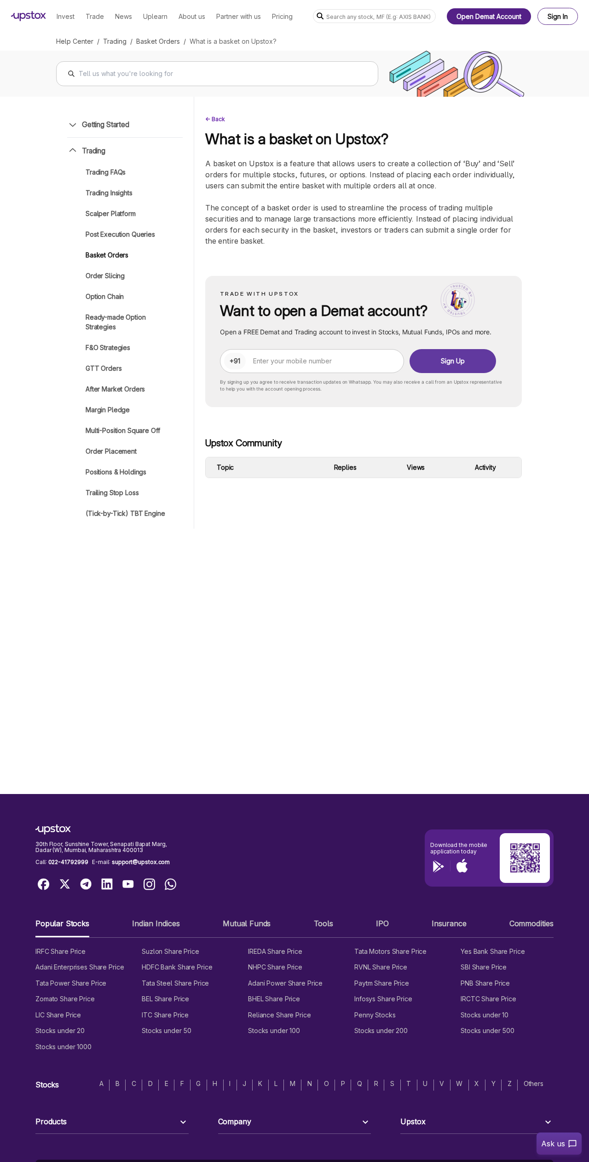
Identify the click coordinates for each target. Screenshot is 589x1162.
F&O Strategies (108, 347)
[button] (62, 927)
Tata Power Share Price (70, 983)
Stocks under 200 (381, 1030)
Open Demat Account (488, 16)
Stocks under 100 (274, 1030)
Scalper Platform (111, 213)
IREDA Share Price (275, 951)
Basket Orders (158, 41)
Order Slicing (105, 276)
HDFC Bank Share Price (177, 967)
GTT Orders (104, 368)
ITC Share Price (165, 1015)
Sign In (558, 16)
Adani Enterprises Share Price (79, 967)
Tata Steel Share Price (175, 983)
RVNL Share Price (380, 967)
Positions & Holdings (116, 472)
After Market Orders (115, 389)
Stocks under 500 (487, 1030)
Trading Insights (109, 193)
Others (533, 1083)
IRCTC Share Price (488, 999)
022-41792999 (68, 861)
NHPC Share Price (275, 967)
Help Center (74, 41)
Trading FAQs (106, 172)
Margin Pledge (108, 410)
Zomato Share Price (65, 999)
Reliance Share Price (279, 1015)
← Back (215, 119)
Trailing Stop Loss (112, 492)
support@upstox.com (141, 861)
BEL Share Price (165, 999)
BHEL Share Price (274, 999)
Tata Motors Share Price (390, 951)
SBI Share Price (484, 967)
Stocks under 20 (60, 1030)
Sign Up (453, 361)
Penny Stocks (375, 1015)
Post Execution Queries (120, 234)
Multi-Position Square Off (123, 430)
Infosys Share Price (383, 999)
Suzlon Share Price (170, 951)
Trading (115, 41)
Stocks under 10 (484, 1015)
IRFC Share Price (60, 951)
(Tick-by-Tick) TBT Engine (125, 513)
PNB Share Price (485, 983)
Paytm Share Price (381, 983)
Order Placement (111, 451)
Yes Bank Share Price (493, 951)
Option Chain (105, 296)
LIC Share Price (58, 1015)
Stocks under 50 (166, 1030)
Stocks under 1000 (63, 1047)
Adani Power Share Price (285, 983)
